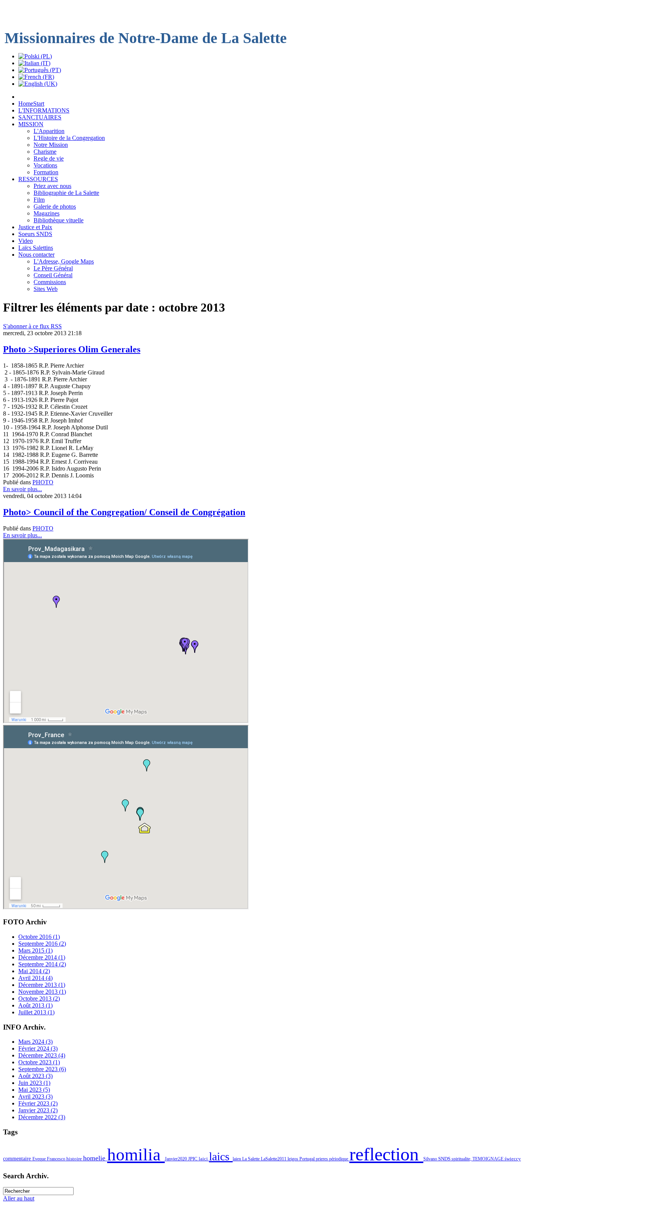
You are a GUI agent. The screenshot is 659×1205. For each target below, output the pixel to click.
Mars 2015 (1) (35, 950)
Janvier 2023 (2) (38, 1110)
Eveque (39, 1159)
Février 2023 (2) (38, 1103)
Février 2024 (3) (38, 1048)
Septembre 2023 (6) (42, 1069)
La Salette (251, 1159)
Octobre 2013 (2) (39, 998)
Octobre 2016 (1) (39, 936)
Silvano (430, 1159)
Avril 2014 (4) (35, 978)
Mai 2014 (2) (34, 971)
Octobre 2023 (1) (39, 1062)
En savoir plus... (22, 489)
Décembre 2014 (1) (41, 957)
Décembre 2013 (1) (41, 985)
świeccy (513, 1159)
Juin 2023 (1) (34, 1083)
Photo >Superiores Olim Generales (71, 349)
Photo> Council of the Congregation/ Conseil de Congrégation (124, 512)
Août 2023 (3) (35, 1076)
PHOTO (42, 482)
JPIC (193, 1159)
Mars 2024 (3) (35, 1041)
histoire (74, 1159)
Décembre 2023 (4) (41, 1055)
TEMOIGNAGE (489, 1159)
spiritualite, (462, 1159)
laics (221, 1156)
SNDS (445, 1159)
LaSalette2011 (274, 1159)
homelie (95, 1158)
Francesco (56, 1159)
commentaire (17, 1158)
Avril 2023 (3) (35, 1096)
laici (204, 1159)
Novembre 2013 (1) (42, 991)
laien (237, 1159)
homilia (136, 1154)
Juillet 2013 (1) (36, 1012)
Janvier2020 (176, 1159)
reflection (386, 1154)
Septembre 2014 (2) (42, 964)
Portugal (307, 1159)
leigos (293, 1159)
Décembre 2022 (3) (41, 1117)
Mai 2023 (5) (34, 1089)
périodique (339, 1159)
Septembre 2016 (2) (42, 943)
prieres (322, 1159)
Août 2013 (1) (35, 1005)
